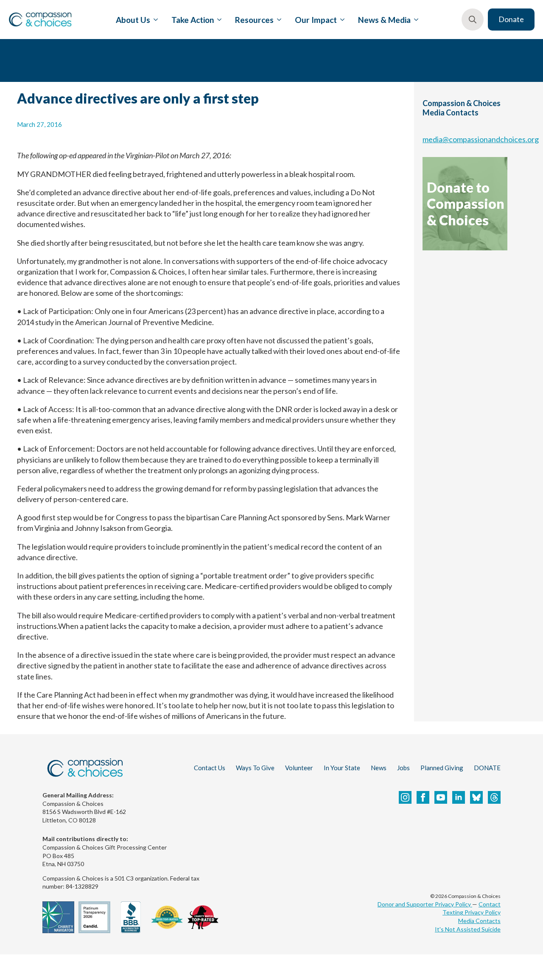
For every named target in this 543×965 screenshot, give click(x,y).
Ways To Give (255, 767)
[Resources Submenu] (277, 19)
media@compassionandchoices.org (481, 139)
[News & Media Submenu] (414, 19)
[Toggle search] (473, 19)
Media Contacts (479, 920)
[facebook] (423, 797)
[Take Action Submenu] (217, 19)
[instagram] (405, 797)
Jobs (403, 767)
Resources (254, 20)
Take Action (192, 20)
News (378, 767)
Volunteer (299, 767)
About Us (133, 20)
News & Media (384, 20)
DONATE (487, 767)
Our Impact (316, 20)
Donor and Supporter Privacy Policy (425, 904)
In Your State (342, 767)
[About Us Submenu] (154, 19)
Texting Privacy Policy (471, 912)
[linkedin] (458, 797)
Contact (490, 904)
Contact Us (209, 767)
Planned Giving (441, 767)
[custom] (476, 797)
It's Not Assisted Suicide (468, 929)
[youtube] (440, 797)
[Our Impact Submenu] (340, 19)
